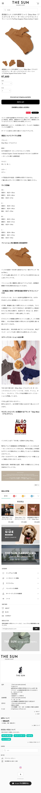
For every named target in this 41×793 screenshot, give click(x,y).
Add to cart (20, 102)
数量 (2, 88)
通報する (37, 485)
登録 (36, 628)
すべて (6, 496)
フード (8, 598)
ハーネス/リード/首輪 (12, 578)
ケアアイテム (10, 583)
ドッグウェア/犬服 (11, 573)
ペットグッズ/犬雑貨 (12, 588)
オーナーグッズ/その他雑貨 (14, 593)
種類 (2, 80)
